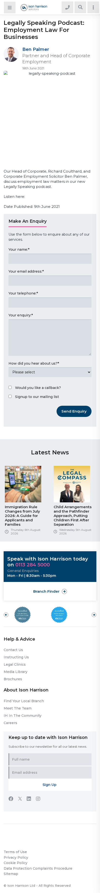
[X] (22, 799)
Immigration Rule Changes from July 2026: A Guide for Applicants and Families (22, 516)
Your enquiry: (20, 315)
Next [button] (94, 612)
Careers (10, 723)
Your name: (18, 249)
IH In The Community (23, 715)
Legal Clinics (15, 664)
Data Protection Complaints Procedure (38, 868)
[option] (25, 502)
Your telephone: (23, 293)
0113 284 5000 (32, 565)
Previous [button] (6, 614)
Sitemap (11, 874)
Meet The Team (18, 708)
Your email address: (26, 271)
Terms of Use (15, 852)
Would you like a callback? (38, 388)
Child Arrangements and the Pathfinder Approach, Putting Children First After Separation (73, 516)
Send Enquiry (74, 411)
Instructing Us (16, 657)
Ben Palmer (35, 49)
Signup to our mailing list (37, 397)
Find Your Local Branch (24, 701)
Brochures (13, 679)
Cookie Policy (15, 863)
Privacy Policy (16, 857)
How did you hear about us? (33, 363)
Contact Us (13, 650)
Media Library (15, 672)
